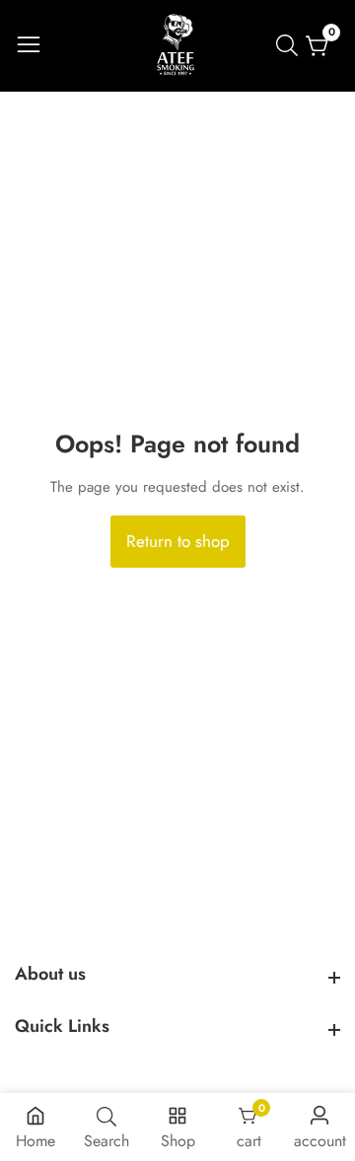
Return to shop (178, 541)
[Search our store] (291, 45)
